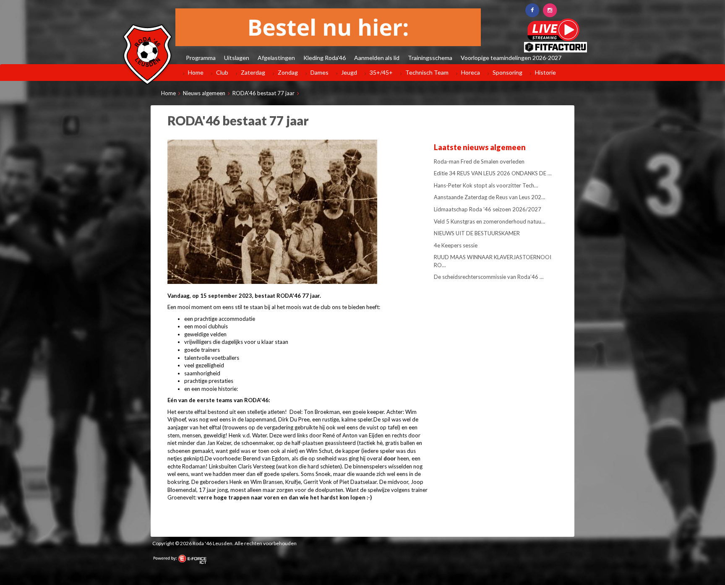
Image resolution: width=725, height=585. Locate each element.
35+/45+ (381, 72)
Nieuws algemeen (204, 93)
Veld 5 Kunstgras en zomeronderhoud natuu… (489, 221)
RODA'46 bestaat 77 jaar (263, 93)
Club (222, 72)
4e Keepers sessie (455, 245)
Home (195, 72)
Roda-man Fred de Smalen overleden (479, 161)
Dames (319, 72)
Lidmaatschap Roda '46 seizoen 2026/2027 (487, 209)
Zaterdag (253, 72)
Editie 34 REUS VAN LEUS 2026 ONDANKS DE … (492, 173)
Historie (545, 72)
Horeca (470, 72)
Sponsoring (507, 72)
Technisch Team (427, 72)
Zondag (288, 72)
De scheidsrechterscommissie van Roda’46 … (488, 276)
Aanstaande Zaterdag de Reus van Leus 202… (489, 197)
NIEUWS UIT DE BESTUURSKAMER (477, 233)
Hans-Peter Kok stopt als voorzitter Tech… (486, 185)
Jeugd (349, 72)
